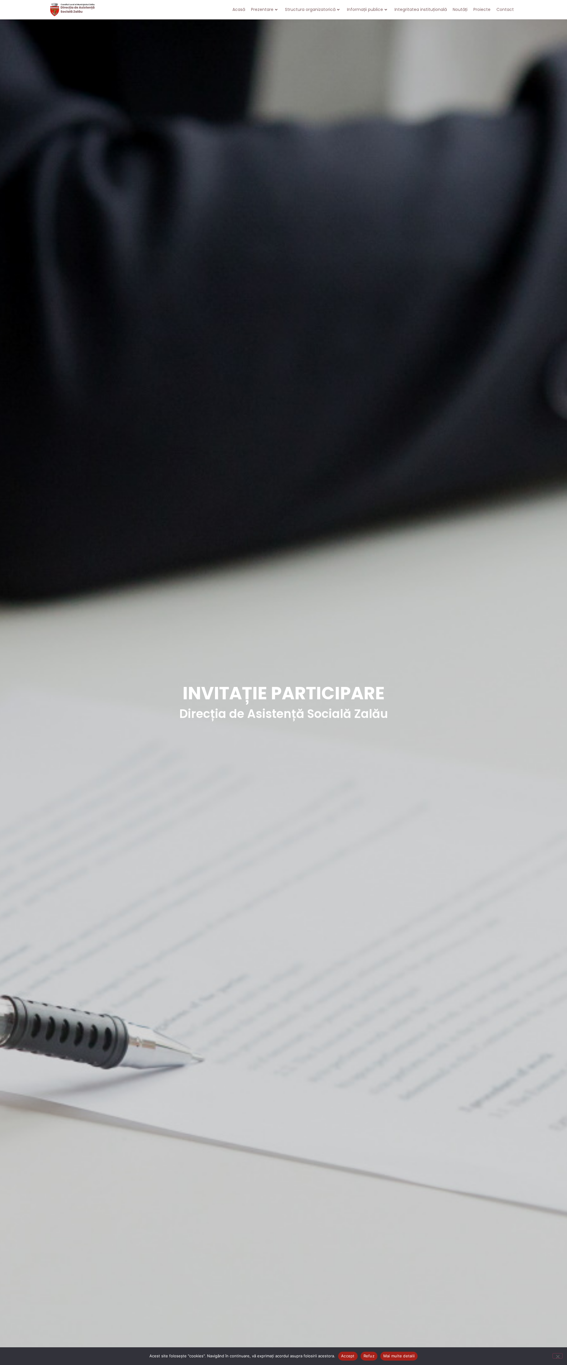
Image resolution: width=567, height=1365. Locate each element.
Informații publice (365, 9)
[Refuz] (558, 1356)
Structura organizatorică (310, 9)
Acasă (238, 9)
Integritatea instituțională (421, 9)
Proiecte (482, 9)
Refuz (369, 1355)
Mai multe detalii (399, 1355)
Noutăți (460, 9)
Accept (348, 1355)
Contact (505, 9)
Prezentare (262, 9)
